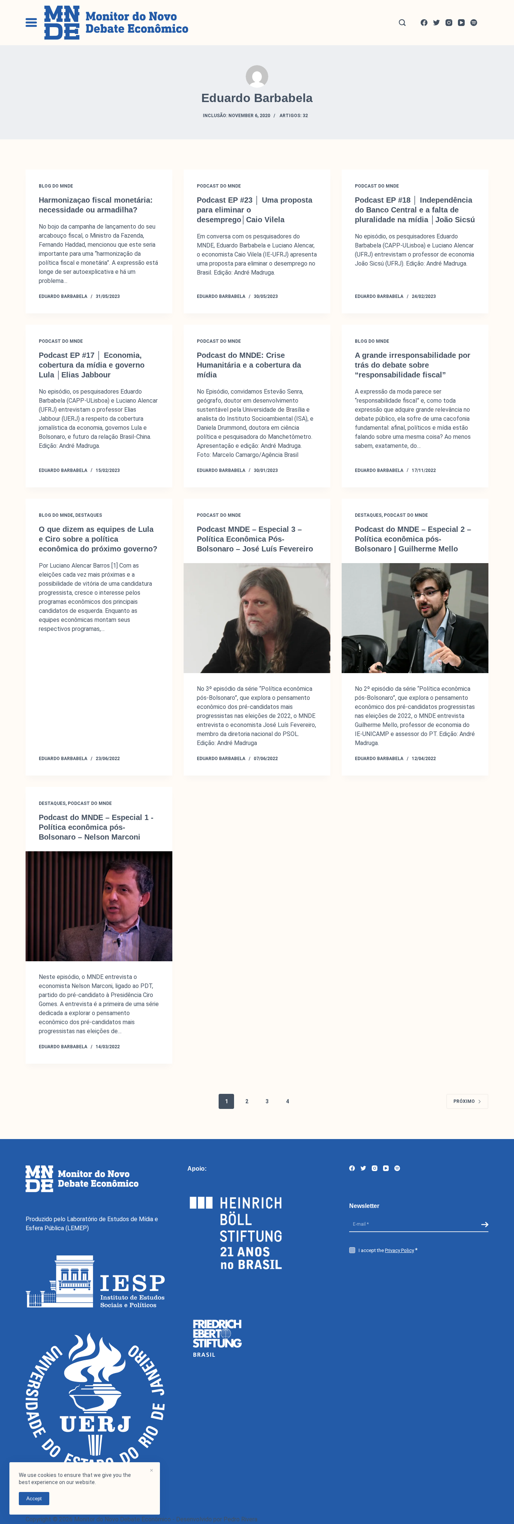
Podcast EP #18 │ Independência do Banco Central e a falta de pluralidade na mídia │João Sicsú (415, 210)
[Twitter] (436, 22)
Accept (34, 1498)
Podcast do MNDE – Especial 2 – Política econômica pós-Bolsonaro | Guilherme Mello (413, 539)
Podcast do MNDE (219, 186)
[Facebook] (424, 22)
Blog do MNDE (56, 186)
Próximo (464, 1101)
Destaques (88, 515)
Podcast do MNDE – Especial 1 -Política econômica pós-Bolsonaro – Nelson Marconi (96, 827)
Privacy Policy (399, 1250)
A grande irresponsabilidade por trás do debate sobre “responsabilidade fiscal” (412, 365)
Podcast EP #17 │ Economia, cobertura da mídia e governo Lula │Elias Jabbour (91, 365)
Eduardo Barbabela (63, 296)
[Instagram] (449, 22)
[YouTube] (461, 22)
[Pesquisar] (402, 22)
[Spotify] (473, 22)
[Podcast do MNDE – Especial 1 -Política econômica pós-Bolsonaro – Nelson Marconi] (99, 906)
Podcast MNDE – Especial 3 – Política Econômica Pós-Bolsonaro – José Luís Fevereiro (255, 539)
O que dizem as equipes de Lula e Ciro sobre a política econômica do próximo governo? (98, 539)
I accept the (386, 1250)
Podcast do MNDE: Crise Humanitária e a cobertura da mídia (249, 365)
